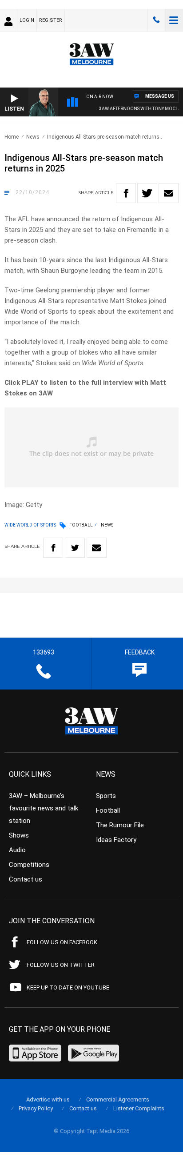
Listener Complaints (138, 1108)
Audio (17, 850)
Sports (106, 796)
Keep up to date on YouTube (68, 987)
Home (11, 137)
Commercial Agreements (117, 1099)
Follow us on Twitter (61, 965)
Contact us (25, 879)
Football (81, 525)
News (33, 137)
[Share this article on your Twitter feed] (147, 193)
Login (27, 20)
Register (50, 20)
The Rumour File (120, 825)
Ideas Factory (116, 840)
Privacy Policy (36, 1108)
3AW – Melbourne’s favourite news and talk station (43, 808)
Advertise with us (48, 1099)
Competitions (29, 865)
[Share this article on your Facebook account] (126, 193)
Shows (19, 835)
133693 (156, 20)
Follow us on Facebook (62, 942)
